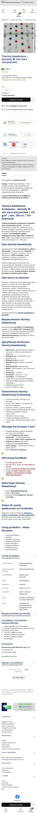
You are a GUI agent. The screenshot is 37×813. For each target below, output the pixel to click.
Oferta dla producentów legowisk (12, 757)
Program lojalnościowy (9, 743)
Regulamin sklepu (7, 722)
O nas (3, 781)
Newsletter (5, 783)
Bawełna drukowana (30, 20)
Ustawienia (5, 770)
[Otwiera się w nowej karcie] (21, 796)
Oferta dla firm (6, 747)
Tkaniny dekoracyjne (16, 20)
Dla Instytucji (5, 745)
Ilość (3, 86)
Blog (3, 789)
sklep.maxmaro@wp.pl (12, 2)
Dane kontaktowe (7, 785)
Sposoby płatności (7, 730)
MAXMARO (5, 20)
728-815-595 (29, 2)
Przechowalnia (6, 772)
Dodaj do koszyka (16, 100)
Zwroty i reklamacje (8, 726)
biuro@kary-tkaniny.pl (9, 656)
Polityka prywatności (8, 724)
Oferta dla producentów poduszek (12, 759)
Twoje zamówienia (7, 768)
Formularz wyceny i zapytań (10, 787)
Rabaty (4, 741)
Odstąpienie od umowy (9, 728)
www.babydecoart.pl (19, 491)
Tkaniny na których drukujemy (11, 749)
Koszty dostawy (7, 732)
